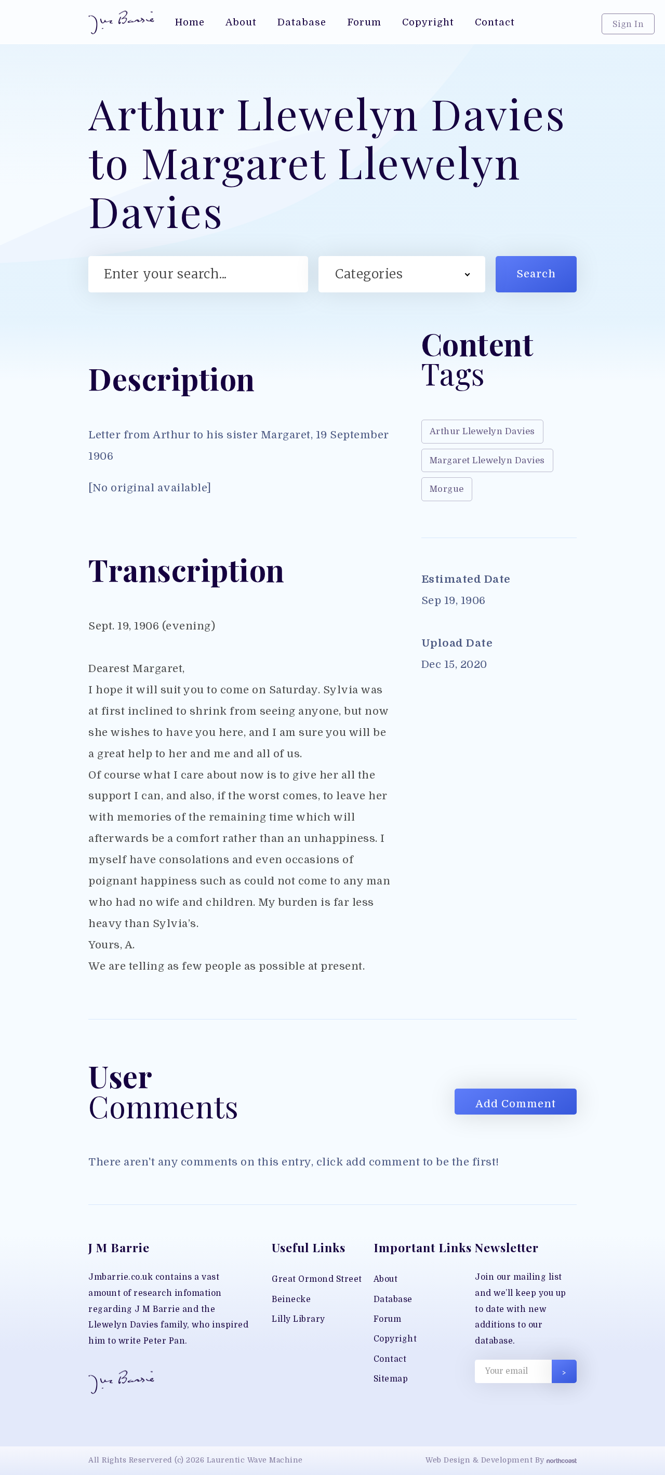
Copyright (395, 1339)
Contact (390, 1359)
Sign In (628, 24)
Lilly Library (298, 1319)
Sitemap (391, 1379)
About (386, 1279)
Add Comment (515, 1104)
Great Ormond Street (317, 1279)
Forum (388, 1319)
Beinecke (291, 1299)
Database (393, 1299)
